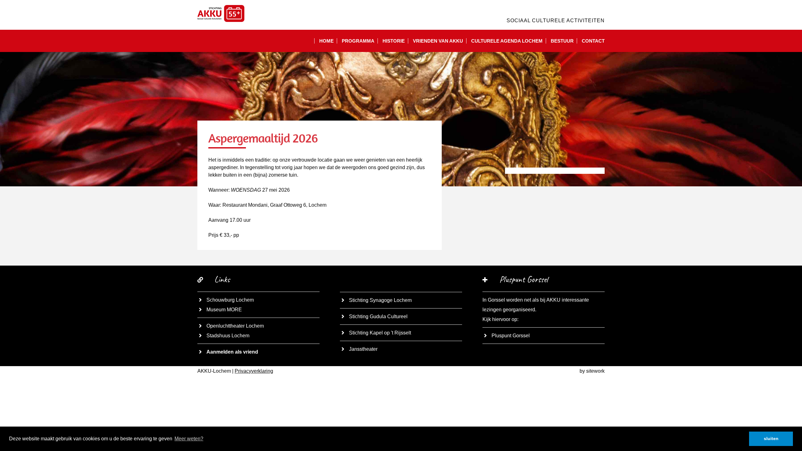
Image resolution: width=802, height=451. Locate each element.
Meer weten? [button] (188, 438)
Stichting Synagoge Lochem (380, 300)
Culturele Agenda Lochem (507, 41)
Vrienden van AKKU (438, 41)
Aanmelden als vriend (232, 352)
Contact (593, 41)
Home (326, 41)
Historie (394, 41)
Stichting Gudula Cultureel (378, 316)
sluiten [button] (771, 438)
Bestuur (562, 41)
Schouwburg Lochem (230, 300)
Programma (358, 41)
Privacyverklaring (254, 371)
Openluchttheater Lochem (235, 326)
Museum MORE (224, 309)
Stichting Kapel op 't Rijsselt (380, 332)
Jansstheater (363, 349)
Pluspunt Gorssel (511, 335)
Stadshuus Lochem (227, 335)
